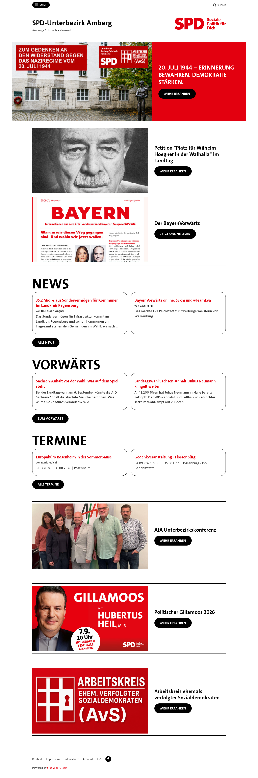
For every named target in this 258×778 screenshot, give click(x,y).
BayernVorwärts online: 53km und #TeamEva (172, 300)
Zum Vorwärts (50, 418)
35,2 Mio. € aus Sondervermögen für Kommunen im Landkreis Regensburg (77, 303)
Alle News (46, 342)
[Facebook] (108, 759)
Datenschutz (71, 759)
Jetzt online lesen (175, 233)
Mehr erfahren (177, 93)
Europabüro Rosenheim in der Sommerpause (74, 457)
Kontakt (37, 759)
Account (88, 759)
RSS (99, 759)
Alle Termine (48, 484)
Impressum (53, 759)
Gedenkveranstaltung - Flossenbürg (165, 457)
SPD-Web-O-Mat (57, 768)
